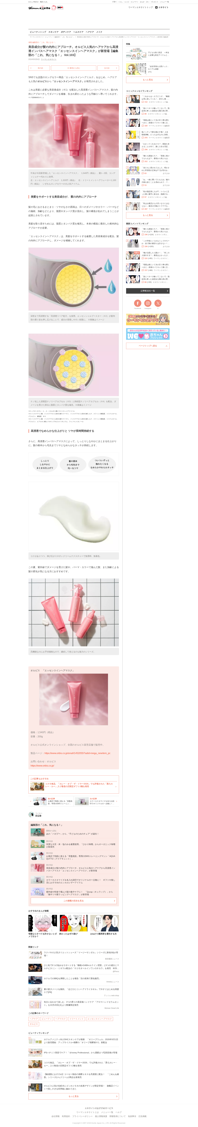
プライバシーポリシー (82, 1116)
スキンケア (53, 32)
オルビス (34, 1024)
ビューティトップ (38, 32)
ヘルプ (119, 1112)
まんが (142, 2)
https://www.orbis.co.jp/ (42, 765)
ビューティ (134, 2)
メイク (99, 32)
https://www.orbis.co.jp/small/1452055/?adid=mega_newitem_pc (77, 753)
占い (147, 2)
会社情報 (55, 1116)
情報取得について (117, 1116)
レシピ (127, 2)
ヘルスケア (78, 32)
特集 (128, 44)
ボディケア (66, 32)
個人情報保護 (101, 1116)
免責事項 (132, 1116)
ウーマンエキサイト (49, 59)
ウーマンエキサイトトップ (140, 7)
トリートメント (76, 1019)
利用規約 (66, 1116)
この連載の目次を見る (73, 901)
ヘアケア (90, 32)
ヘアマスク (61, 1019)
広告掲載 (142, 1116)
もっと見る (74, 1096)
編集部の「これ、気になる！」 (44, 42)
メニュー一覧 (164, 2)
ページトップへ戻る (148, 346)
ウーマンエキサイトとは (87, 1112)
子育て (114, 2)
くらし (120, 2)
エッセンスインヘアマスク (99, 1019)
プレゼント (154, 2)
